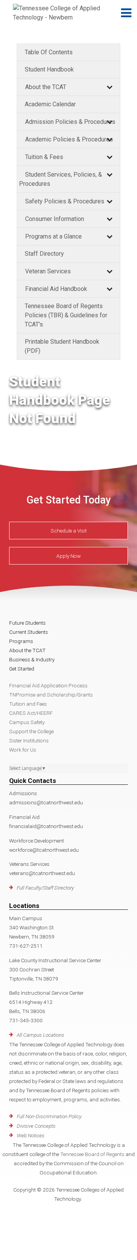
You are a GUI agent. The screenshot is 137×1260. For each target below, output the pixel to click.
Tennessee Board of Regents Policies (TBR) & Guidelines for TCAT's (66, 315)
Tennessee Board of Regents (92, 1154)
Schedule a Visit (69, 531)
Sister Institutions (29, 740)
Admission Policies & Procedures (70, 121)
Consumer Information (54, 218)
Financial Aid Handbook (56, 288)
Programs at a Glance (53, 236)
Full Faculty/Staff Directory (45, 888)
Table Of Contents (49, 52)
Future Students (27, 623)
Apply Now (68, 556)
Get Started (21, 669)
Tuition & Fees (44, 157)
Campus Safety (27, 722)
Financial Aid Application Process (48, 685)
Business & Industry (31, 659)
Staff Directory (44, 253)
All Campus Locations (40, 1035)
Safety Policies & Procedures (64, 201)
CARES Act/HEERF (31, 713)
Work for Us (22, 750)
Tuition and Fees (28, 704)
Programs (21, 641)
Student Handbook (49, 69)
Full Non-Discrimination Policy (49, 1116)
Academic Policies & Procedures (69, 139)
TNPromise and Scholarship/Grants (51, 695)
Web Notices (31, 1135)
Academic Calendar (50, 104)
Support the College (31, 731)
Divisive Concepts (36, 1126)
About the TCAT (45, 87)
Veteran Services (48, 271)
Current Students (28, 632)
